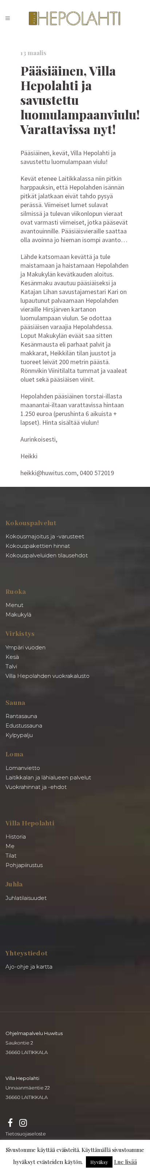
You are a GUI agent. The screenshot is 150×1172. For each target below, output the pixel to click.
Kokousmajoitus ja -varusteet (44, 536)
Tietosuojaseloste (25, 1134)
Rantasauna (21, 716)
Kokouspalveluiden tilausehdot (46, 555)
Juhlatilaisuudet (26, 897)
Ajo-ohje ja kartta (28, 966)
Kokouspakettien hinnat (37, 545)
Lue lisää (125, 1161)
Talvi (11, 666)
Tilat (10, 855)
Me (10, 846)
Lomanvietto (22, 767)
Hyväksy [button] (99, 1162)
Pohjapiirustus (24, 865)
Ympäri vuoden (25, 647)
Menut (14, 605)
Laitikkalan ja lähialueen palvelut (48, 777)
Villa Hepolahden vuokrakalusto (47, 675)
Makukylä (18, 614)
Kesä (12, 656)
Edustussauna (23, 725)
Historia (15, 836)
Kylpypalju (19, 735)
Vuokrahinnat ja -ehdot (36, 786)
